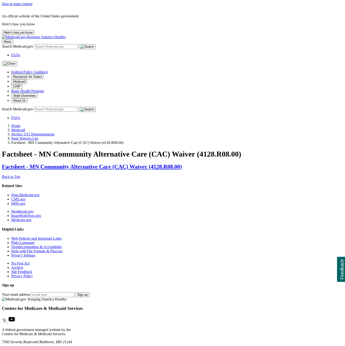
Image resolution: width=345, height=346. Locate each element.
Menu (7, 41)
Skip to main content (17, 4)
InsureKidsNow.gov (26, 216)
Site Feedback (21, 272)
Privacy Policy (22, 276)
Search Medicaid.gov (18, 46)
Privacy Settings (23, 255)
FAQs (15, 55)
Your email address (16, 294)
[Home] (34, 37)
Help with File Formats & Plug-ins (36, 251)
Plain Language (22, 243)
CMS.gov (18, 199)
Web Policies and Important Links (36, 238)
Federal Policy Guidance (29, 72)
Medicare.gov (21, 220)
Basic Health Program (27, 91)
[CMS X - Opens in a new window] (5, 322)
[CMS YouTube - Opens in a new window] (11, 322)
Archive (17, 267)
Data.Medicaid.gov (25, 195)
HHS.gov (18, 203)
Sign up (82, 294)
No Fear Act (20, 263)
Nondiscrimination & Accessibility (36, 247)
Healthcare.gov (22, 211)
